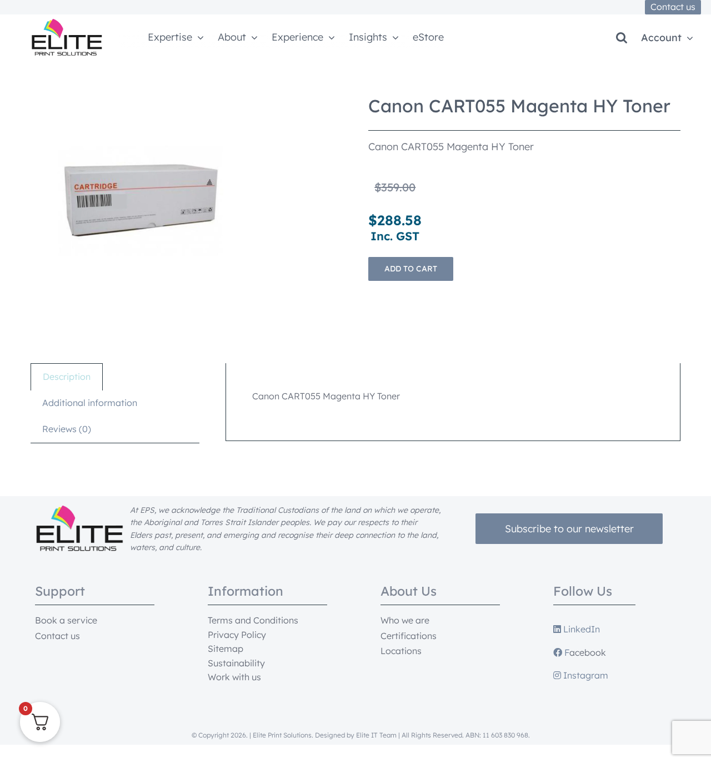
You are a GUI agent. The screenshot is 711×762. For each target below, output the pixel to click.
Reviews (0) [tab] (66, 428)
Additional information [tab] (89, 402)
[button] (621, 37)
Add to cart (410, 269)
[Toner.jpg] (142, 201)
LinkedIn (580, 629)
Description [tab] (67, 376)
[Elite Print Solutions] (67, 23)
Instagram (584, 675)
